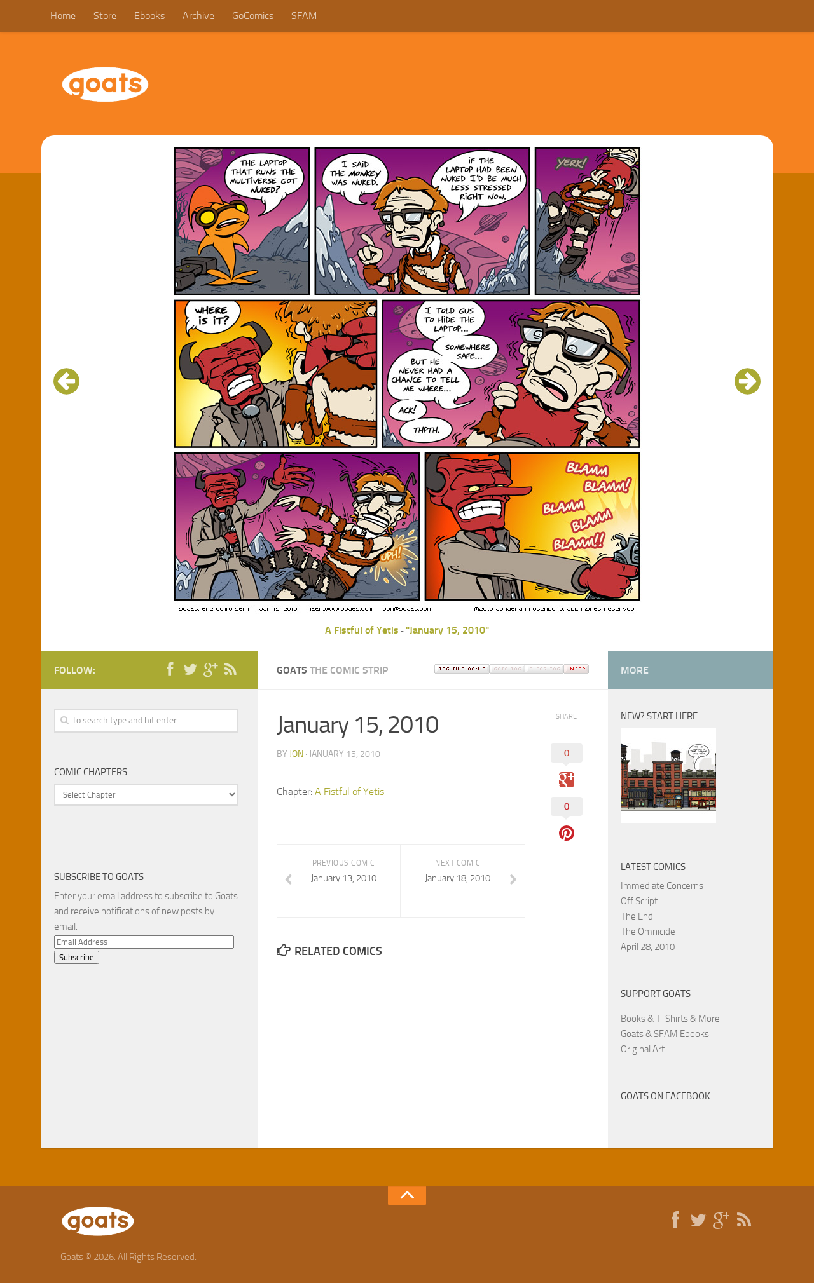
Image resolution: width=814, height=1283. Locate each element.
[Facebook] (169, 669)
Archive (198, 16)
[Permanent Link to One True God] (668, 819)
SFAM (304, 16)
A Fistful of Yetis (362, 630)
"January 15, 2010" (447, 630)
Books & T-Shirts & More (670, 1018)
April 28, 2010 (648, 947)
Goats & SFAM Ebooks (665, 1034)
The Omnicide (648, 931)
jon (296, 754)
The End (637, 916)
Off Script (639, 901)
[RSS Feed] (230, 669)
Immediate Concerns (662, 886)
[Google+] (210, 669)
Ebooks (149, 16)
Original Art (643, 1049)
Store (104, 16)
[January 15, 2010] (407, 615)
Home (63, 16)
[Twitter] (190, 669)
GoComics (252, 16)
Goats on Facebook (665, 1096)
